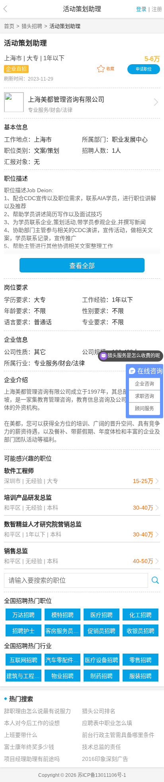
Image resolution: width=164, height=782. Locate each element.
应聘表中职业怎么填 (107, 723)
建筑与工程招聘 (23, 676)
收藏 (110, 69)
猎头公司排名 (98, 711)
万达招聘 (23, 615)
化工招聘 (140, 615)
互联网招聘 (23, 660)
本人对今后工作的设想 (32, 723)
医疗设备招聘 (101, 660)
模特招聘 (62, 615)
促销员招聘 (101, 631)
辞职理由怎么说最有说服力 (37, 711)
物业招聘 (62, 676)
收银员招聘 (140, 631)
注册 (157, 9)
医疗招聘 (101, 615)
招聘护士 (23, 631)
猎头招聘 (31, 26)
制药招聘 (101, 676)
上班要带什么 (20, 735)
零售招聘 (140, 660)
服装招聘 (140, 676)
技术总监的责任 (101, 747)
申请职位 (144, 69)
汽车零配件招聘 (62, 660)
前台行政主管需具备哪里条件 (118, 735)
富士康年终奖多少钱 (29, 747)
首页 (9, 26)
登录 (141, 9)
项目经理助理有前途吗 (32, 759)
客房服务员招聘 (62, 631)
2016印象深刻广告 (105, 759)
